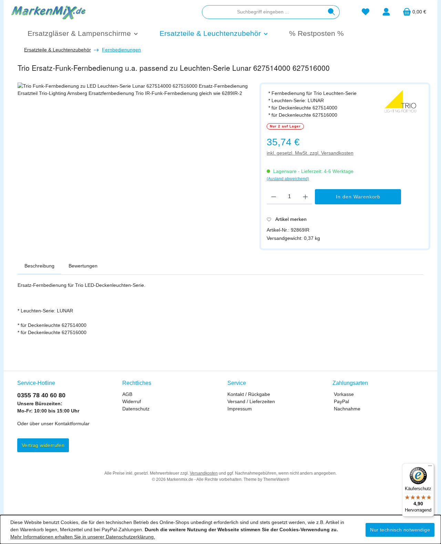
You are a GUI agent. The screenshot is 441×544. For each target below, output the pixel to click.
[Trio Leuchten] (400, 102)
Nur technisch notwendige (400, 530)
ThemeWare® (276, 479)
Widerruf (131, 401)
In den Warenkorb (358, 197)
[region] (135, 164)
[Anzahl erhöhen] (305, 196)
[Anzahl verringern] (274, 196)
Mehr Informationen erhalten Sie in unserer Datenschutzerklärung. (82, 537)
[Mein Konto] (386, 12)
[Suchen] (332, 12)
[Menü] (430, 467)
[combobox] (263, 12)
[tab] (39, 266)
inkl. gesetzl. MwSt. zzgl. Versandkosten (310, 153)
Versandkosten (204, 473)
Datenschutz (136, 408)
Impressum (239, 408)
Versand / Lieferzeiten (251, 401)
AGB (127, 394)
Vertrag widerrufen (43, 445)
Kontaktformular (72, 423)
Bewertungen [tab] (83, 266)
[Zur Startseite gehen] (48, 11)
